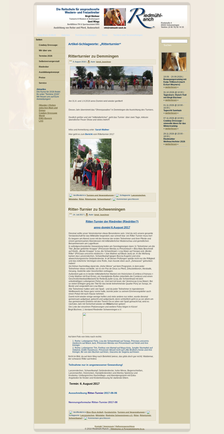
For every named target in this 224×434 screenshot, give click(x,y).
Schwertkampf (104, 199)
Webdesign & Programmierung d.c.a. (128, 429)
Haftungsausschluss (125, 426)
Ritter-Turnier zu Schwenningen (96, 209)
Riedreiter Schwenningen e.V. (119, 415)
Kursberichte (110, 412)
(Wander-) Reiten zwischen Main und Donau (48, 108)
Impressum (109, 426)
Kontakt (98, 426)
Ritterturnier (90, 199)
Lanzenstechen (138, 195)
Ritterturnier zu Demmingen (93, 56)
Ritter (81, 199)
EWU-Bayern (45, 118)
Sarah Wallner (102, 129)
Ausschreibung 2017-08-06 (93, 393)
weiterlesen (171, 87)
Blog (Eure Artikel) (94, 412)
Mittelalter (73, 199)
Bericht (89, 134)
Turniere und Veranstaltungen (100, 195)
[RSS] (38, 427)
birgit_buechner (103, 61)
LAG (41, 121)
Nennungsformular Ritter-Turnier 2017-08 (93, 402)
